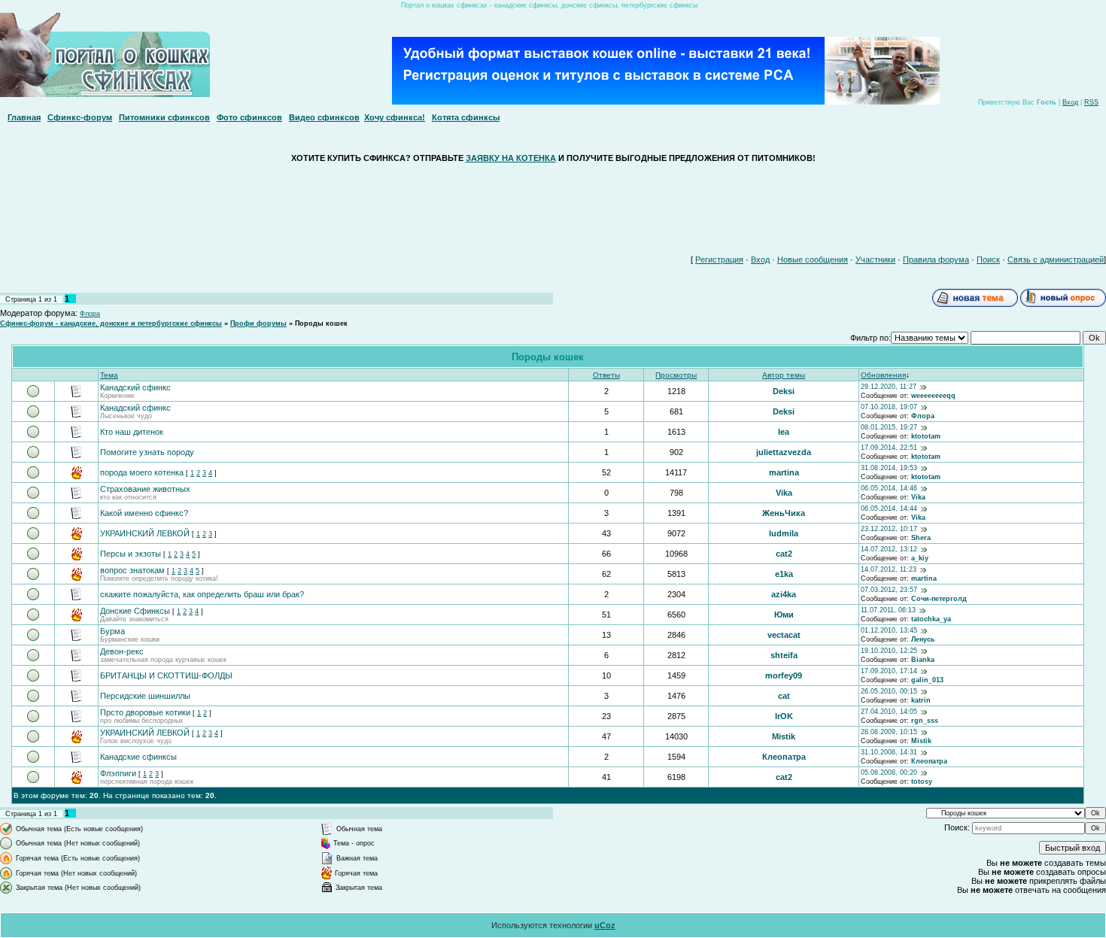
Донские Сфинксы (135, 610)
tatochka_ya (931, 619)
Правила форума (936, 259)
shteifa (784, 655)
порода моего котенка (142, 472)
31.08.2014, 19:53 (889, 468)
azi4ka (783, 594)
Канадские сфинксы (138, 756)
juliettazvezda (783, 452)
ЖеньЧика (783, 513)
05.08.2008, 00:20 (889, 772)
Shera (921, 538)
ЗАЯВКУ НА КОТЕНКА (511, 157)
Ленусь (923, 639)
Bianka (922, 659)
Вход (1070, 102)
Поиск (988, 259)
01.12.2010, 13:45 (889, 630)
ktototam (925, 436)
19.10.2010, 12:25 (889, 650)
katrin (921, 700)
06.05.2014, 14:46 (889, 488)
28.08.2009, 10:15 (889, 732)
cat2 (784, 553)
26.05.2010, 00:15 (889, 691)
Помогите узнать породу (147, 452)
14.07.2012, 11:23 (888, 569)
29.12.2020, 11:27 (888, 386)
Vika (784, 492)
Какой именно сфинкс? (144, 513)
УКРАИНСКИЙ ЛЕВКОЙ (145, 533)
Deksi (784, 391)
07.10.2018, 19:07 (889, 407)
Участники (875, 259)
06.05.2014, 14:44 (889, 508)
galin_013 (927, 680)
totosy (921, 781)
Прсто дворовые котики (145, 712)
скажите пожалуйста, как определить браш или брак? (202, 594)
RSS (1091, 102)
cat (784, 695)
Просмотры (676, 375)
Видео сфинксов (324, 117)
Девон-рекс (122, 651)
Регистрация (719, 259)
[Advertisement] (553, 205)
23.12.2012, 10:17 (889, 529)
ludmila (783, 533)
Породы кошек (321, 323)
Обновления (883, 375)
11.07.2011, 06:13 (888, 610)
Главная (24, 117)
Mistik (783, 736)
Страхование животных (145, 488)
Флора (90, 313)
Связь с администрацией (1055, 259)
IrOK (784, 716)
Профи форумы (258, 323)
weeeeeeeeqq (933, 395)
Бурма (112, 631)
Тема (109, 375)
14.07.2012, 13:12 (889, 549)
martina (784, 472)
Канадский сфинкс (135, 387)
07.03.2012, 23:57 (889, 589)
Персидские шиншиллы (145, 695)
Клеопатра (784, 756)
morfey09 (783, 675)
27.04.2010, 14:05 (889, 711)
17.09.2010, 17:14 (889, 671)
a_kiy (919, 558)
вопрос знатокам (132, 570)
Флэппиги (118, 773)
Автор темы (783, 375)
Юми (784, 614)
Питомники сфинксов (164, 117)
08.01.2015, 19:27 (889, 427)
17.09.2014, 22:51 (889, 447)
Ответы (606, 375)
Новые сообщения (812, 259)
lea (783, 431)
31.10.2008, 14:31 (889, 752)
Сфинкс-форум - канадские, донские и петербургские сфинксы (111, 323)
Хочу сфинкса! (394, 117)
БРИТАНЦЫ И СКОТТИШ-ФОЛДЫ (166, 675)
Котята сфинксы (466, 117)
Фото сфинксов (249, 117)
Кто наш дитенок (131, 431)
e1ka (784, 573)
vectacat (784, 634)
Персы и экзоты (130, 553)
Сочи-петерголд (939, 599)
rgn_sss (924, 720)
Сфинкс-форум (79, 117)
